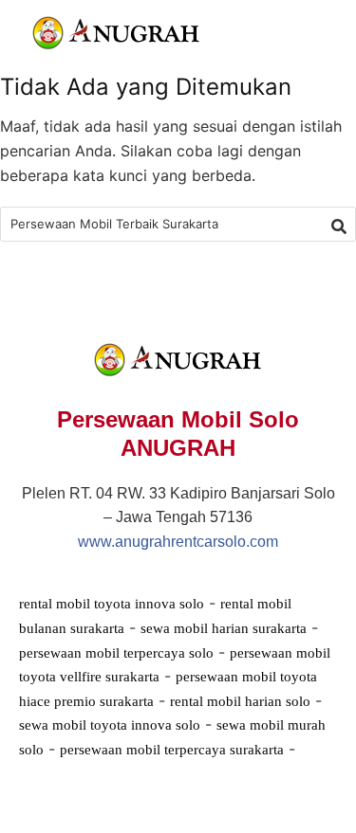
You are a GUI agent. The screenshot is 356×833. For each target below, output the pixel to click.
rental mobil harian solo (240, 701)
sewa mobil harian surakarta (224, 628)
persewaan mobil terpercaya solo (116, 653)
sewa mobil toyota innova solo (109, 725)
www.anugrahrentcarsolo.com (178, 542)
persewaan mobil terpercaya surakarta (172, 749)
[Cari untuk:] (178, 224)
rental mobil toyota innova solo (111, 603)
